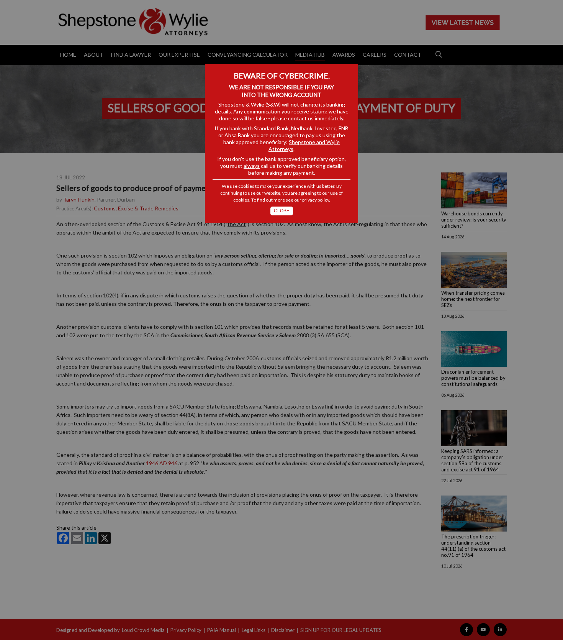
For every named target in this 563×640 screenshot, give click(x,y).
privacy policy (315, 200)
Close (282, 210)
